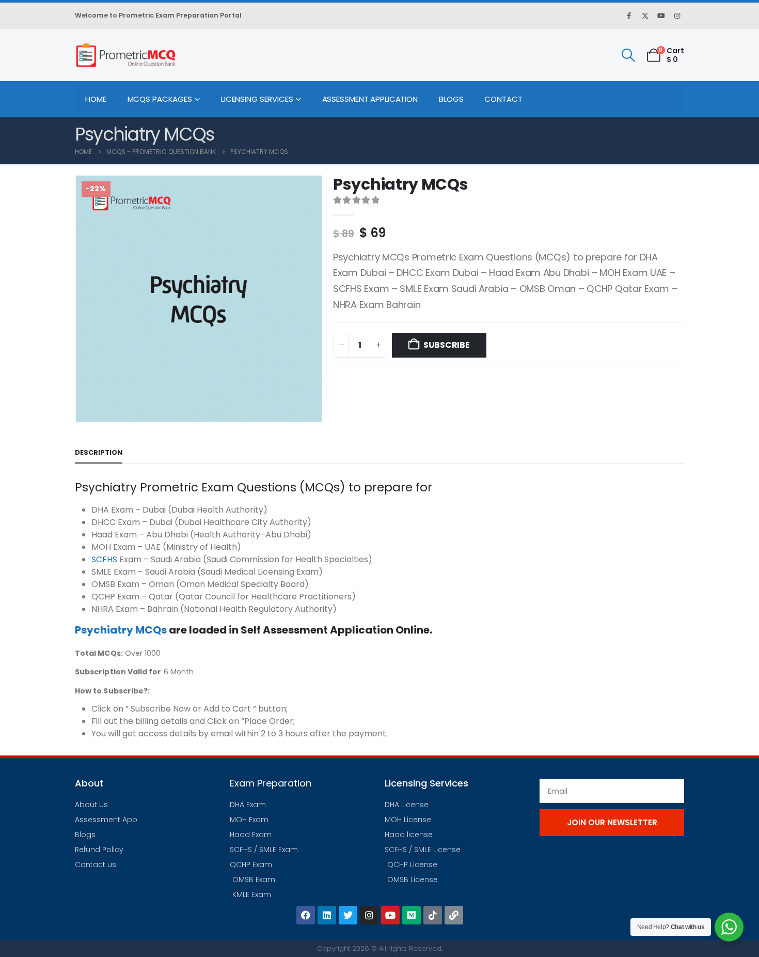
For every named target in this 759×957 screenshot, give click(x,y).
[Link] (454, 915)
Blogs (451, 99)
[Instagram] (677, 15)
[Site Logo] (126, 55)
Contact (503, 99)
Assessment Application (370, 99)
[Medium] (411, 915)
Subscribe (446, 345)
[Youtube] (661, 15)
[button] (628, 55)
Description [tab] (98, 452)
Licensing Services (257, 99)
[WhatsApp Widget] (729, 927)
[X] (645, 15)
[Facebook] (629, 15)
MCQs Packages (160, 99)
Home (95, 99)
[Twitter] (348, 915)
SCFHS (104, 559)
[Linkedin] (327, 915)
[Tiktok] (432, 915)
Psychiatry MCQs (121, 630)
